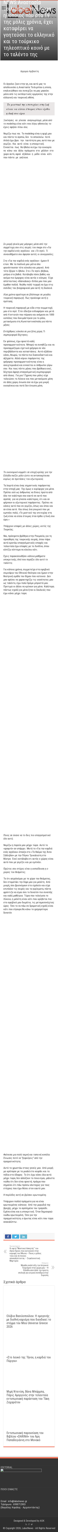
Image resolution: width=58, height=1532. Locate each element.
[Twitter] (31, 1524)
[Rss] (26, 1524)
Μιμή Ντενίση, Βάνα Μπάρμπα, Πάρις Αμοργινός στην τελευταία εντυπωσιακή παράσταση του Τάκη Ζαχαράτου (27, 1397)
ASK (42, 1520)
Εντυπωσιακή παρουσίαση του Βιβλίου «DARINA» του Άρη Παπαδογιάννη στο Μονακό (24, 1436)
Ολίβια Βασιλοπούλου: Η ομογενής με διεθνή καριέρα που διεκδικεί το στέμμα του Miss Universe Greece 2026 (28, 1321)
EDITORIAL (6, 1467)
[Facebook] (29, 1524)
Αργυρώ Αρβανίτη (29, 71)
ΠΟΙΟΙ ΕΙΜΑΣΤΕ (9, 1489)
